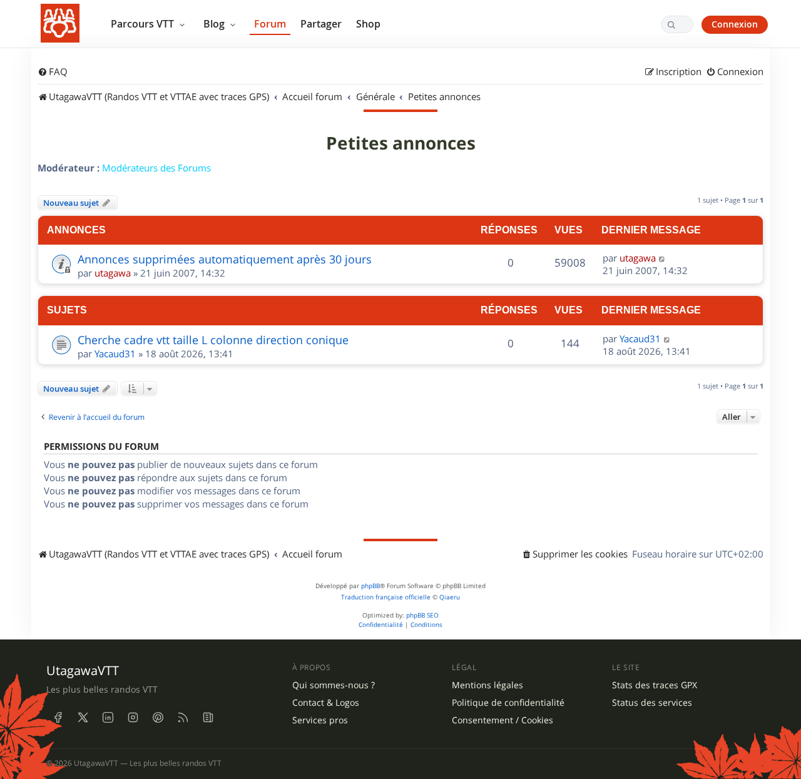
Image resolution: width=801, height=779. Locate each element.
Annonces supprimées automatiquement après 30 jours (225, 259)
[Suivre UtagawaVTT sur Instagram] (132, 717)
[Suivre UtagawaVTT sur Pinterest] (157, 717)
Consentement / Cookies (502, 720)
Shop (368, 24)
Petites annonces (401, 143)
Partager (321, 24)
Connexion (735, 24)
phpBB (370, 586)
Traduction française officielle (386, 597)
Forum (270, 24)
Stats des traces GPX (654, 685)
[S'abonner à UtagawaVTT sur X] (82, 717)
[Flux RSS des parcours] (182, 717)
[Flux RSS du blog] (207, 717)
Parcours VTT (143, 24)
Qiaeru (449, 597)
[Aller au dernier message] (662, 258)
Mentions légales (487, 685)
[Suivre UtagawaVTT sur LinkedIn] (107, 717)
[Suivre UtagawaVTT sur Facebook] (57, 717)
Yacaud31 (115, 353)
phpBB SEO (422, 615)
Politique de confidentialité (508, 702)
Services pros (320, 720)
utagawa (112, 273)
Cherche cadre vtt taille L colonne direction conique (213, 339)
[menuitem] (53, 72)
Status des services (652, 702)
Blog (215, 24)
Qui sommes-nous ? (333, 685)
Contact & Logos (325, 702)
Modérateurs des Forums (156, 167)
